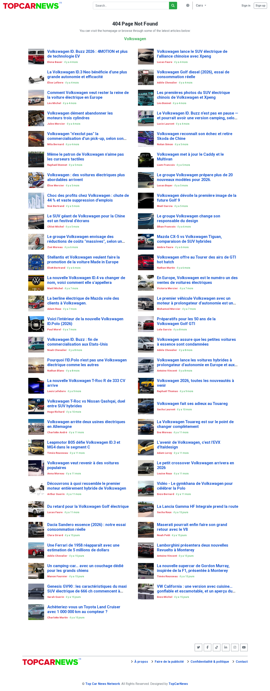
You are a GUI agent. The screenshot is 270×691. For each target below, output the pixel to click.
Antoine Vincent (167, 370)
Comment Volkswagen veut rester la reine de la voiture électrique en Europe (88, 95)
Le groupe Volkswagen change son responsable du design (188, 218)
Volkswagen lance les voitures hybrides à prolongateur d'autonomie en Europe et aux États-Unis (196, 365)
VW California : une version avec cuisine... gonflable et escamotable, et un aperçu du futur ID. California (194, 591)
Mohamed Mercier (169, 308)
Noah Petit (164, 535)
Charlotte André (57, 432)
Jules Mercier (56, 123)
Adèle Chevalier (167, 82)
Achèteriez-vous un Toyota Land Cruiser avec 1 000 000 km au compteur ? (83, 609)
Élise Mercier (56, 185)
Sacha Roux (164, 512)
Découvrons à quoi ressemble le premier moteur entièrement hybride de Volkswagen (86, 486)
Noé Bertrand (56, 206)
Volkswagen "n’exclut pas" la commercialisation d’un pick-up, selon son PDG (85, 138)
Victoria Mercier (167, 288)
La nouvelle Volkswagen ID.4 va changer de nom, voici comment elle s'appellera (86, 280)
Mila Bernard (55, 144)
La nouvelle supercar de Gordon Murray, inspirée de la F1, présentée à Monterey (193, 568)
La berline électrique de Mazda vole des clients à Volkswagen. (83, 300)
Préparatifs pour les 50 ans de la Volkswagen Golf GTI (186, 321)
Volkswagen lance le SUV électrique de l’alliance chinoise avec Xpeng (192, 54)
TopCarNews (178, 684)
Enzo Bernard (166, 494)
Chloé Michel (55, 226)
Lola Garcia (164, 329)
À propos (141, 662)
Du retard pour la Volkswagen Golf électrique (88, 506)
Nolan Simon (165, 144)
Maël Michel (55, 288)
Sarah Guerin (56, 596)
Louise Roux (165, 473)
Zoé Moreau (55, 247)
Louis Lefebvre (56, 391)
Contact (242, 662)
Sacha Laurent (166, 409)
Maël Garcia (165, 206)
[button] (200, 5)
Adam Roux (54, 308)
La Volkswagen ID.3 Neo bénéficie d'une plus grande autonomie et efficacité (87, 74)
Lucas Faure (165, 62)
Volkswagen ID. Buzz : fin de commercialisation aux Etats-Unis (77, 342)
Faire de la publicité (169, 662)
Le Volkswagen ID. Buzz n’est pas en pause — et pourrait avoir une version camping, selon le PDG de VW (197, 118)
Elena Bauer (55, 62)
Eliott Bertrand (56, 267)
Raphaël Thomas (167, 391)
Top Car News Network (102, 684)
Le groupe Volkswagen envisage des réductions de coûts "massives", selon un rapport (84, 241)
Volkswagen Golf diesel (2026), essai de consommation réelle (193, 74)
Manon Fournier (57, 576)
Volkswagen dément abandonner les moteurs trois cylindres (80, 115)
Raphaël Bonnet (57, 164)
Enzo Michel (165, 596)
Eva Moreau (164, 432)
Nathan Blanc (56, 370)
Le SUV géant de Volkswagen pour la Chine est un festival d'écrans (86, 218)
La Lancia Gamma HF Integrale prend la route (197, 506)
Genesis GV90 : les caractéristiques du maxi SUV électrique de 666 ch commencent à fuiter (87, 591)
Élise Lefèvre (55, 82)
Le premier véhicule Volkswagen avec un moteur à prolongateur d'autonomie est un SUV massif (195, 303)
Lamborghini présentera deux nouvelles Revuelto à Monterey (192, 547)
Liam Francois (166, 164)
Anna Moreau (56, 473)
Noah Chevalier (57, 350)
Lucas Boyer (165, 185)
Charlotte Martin (57, 617)
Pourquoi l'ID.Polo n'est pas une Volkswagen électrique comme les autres (87, 362)
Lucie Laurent (166, 123)
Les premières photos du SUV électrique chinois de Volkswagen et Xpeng (193, 95)
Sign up (260, 5)
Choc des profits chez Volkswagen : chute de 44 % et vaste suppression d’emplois (88, 198)
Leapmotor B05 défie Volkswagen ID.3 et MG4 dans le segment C (83, 444)
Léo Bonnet (164, 103)
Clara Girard (55, 535)
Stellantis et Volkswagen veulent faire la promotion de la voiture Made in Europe (83, 259)
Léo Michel (54, 103)
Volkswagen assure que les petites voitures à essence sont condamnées (196, 342)
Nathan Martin (166, 267)
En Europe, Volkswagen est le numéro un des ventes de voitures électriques (197, 280)
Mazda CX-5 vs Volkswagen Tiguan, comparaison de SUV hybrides (189, 239)
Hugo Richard (56, 411)
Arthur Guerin (56, 494)
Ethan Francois (166, 226)
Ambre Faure (165, 247)
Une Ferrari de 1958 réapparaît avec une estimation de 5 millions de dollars (83, 547)
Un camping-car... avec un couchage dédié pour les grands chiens (85, 568)
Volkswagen (135, 38)
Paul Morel (54, 329)
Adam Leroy (165, 452)
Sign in (246, 5)
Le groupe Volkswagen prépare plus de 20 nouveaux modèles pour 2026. (195, 177)
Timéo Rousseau (58, 452)
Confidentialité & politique (210, 662)
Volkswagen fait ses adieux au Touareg (192, 403)
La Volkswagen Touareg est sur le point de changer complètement (195, 424)
